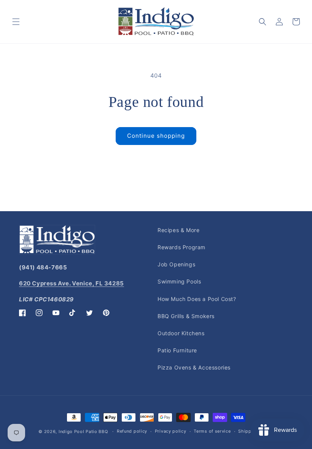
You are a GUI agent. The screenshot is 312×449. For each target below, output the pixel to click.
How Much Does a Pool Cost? (197, 299)
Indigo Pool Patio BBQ (83, 431)
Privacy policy (170, 431)
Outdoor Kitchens (181, 333)
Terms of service (212, 431)
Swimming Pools (179, 281)
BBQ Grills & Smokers (186, 316)
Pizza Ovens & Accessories (194, 367)
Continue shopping (156, 135)
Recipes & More (178, 230)
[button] (16, 21)
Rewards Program (181, 247)
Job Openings (176, 264)
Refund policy (132, 431)
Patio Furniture (177, 350)
